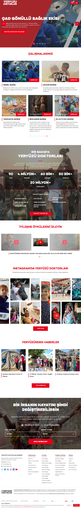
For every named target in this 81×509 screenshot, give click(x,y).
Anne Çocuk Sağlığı (60, 465)
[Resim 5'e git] (47, 43)
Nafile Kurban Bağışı (47, 463)
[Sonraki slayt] (77, 24)
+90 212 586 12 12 (7, 464)
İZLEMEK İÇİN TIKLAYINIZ (12, 33)
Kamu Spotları (72, 467)
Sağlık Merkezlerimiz (47, 482)
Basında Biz (72, 463)
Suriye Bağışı (45, 465)
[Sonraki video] (64, 242)
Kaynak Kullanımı (32, 467)
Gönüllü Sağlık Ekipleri (60, 463)
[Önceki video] (16, 242)
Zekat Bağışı (45, 471)
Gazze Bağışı (45, 461)
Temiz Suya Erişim (59, 467)
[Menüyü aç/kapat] (76, 2)
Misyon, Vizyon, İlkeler (33, 461)
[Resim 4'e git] (45, 43)
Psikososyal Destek (60, 469)
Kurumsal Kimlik (72, 469)
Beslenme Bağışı (46, 469)
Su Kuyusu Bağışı (46, 480)
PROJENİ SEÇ (10, 430)
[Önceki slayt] (4, 24)
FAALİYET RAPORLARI (40, 213)
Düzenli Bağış (45, 467)
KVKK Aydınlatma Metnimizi (30, 506)
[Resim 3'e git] (42, 43)
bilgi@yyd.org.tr (6, 462)
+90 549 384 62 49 (7, 466)
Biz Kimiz (30, 458)
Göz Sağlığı (58, 461)
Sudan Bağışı (45, 476)
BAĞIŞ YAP (34, 80)
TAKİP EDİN (40, 328)
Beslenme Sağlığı (59, 458)
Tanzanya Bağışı (46, 474)
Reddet (69, 505)
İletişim (30, 474)
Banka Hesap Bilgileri (33, 471)
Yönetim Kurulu (32, 465)
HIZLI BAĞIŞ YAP (40, 442)
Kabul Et (76, 505)
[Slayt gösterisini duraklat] (34, 43)
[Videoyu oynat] (40, 242)
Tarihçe (30, 463)
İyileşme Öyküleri (73, 465)
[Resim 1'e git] (37, 43)
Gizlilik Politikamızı (18, 506)
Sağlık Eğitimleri (59, 471)
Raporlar (30, 469)
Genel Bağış (45, 458)
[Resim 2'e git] (40, 43)
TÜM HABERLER (41, 385)
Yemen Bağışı (45, 478)
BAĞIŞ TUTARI (46, 430)
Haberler (71, 458)
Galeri (70, 461)
